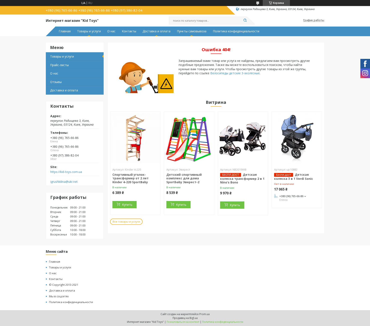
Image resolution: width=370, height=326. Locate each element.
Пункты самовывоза (191, 31)
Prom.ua (204, 314)
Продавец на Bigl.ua (185, 318)
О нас (111, 31)
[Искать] (245, 20)
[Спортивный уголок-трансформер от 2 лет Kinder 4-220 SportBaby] (135, 138)
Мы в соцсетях (59, 296)
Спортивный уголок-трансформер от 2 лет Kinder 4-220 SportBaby (130, 178)
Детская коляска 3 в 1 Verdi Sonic (293, 177)
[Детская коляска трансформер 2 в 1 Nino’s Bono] (243, 138)
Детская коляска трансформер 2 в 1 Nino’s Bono (242, 179)
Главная (65, 31)
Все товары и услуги (126, 221)
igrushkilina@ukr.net (64, 182)
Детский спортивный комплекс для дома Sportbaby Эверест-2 (184, 178)
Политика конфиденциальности (236, 31)
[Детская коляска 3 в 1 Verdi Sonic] (297, 138)
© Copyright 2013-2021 (63, 285)
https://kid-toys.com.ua (66, 172)
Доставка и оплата (156, 31)
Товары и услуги (89, 31)
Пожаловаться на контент (183, 322)
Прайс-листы (59, 65)
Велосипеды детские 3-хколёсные (235, 73)
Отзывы (56, 82)
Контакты (129, 31)
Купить (127, 204)
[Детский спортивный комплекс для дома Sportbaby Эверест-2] (189, 138)
